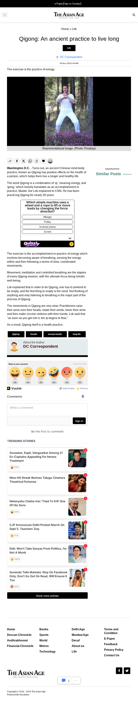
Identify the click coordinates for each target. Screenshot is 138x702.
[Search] (134, 15)
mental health (55, 334)
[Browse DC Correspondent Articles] (14, 346)
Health (34, 334)
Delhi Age (78, 629)
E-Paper (109, 638)
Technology (47, 651)
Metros (44, 645)
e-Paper (59, 3)
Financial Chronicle (20, 645)
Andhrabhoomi (17, 640)
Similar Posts (108, 174)
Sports (44, 634)
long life (77, 334)
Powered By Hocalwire (18, 694)
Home (11, 629)
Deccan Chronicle (19, 634)
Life (69, 48)
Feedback (111, 644)
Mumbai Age (80, 634)
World (43, 640)
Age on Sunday (72, 3)
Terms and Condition (111, 631)
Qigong (16, 334)
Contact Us (111, 655)
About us (78, 645)
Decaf (76, 640)
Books (43, 629)
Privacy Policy (113, 649)
